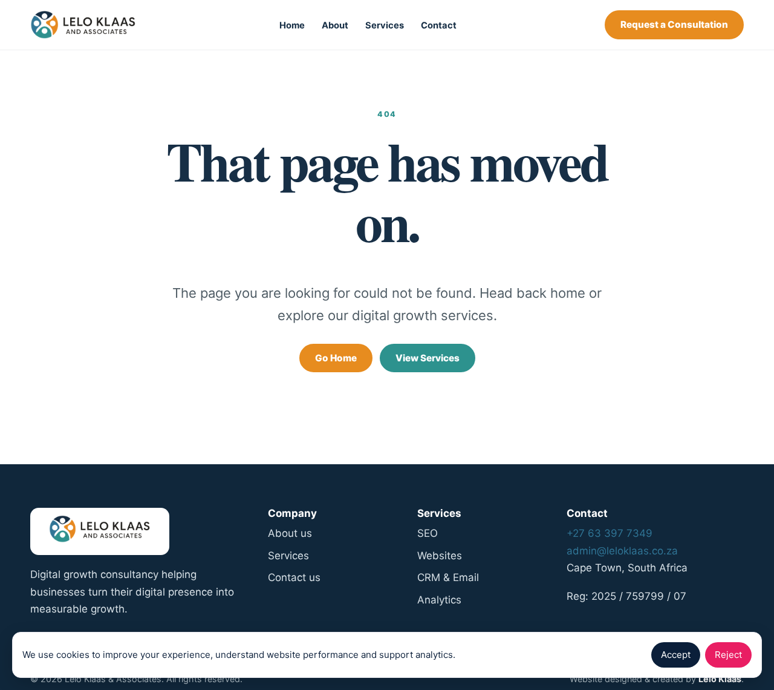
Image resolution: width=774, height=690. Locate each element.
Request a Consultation (674, 24)
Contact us (294, 577)
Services (384, 25)
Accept (676, 654)
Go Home (336, 358)
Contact (439, 25)
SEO (427, 533)
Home (292, 25)
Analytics (439, 600)
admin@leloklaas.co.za (622, 551)
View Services (427, 358)
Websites (439, 556)
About (335, 25)
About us (290, 533)
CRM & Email (448, 577)
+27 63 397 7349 (609, 533)
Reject (728, 654)
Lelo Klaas (719, 679)
